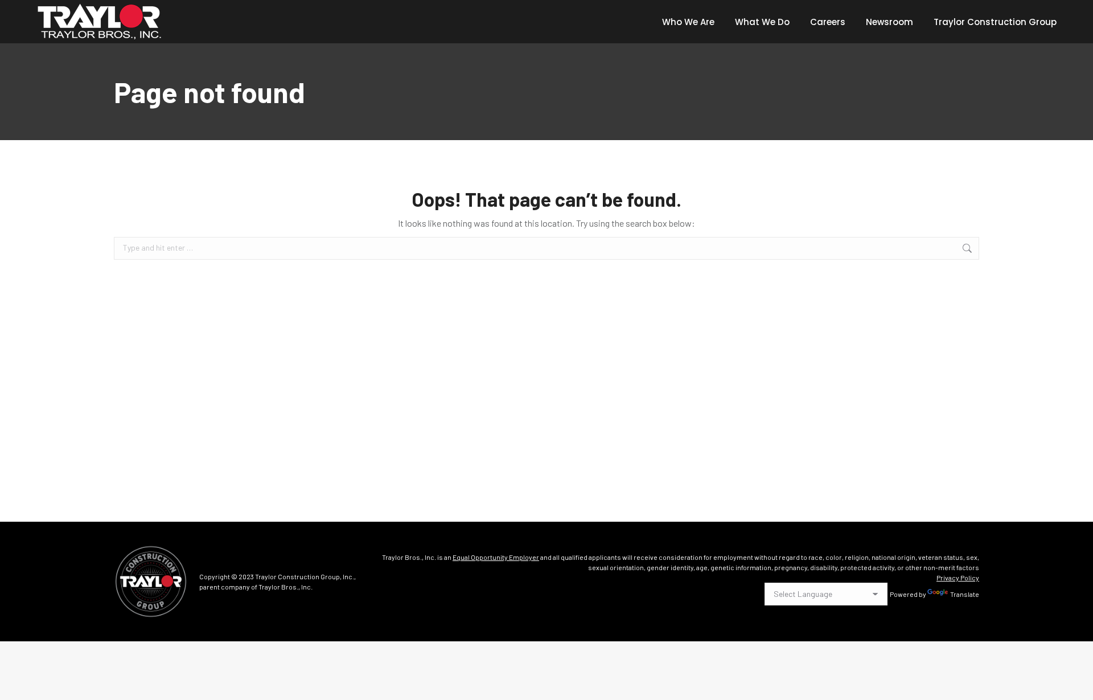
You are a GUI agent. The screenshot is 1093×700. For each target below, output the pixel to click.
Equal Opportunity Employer (496, 557)
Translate (964, 594)
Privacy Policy (957, 578)
